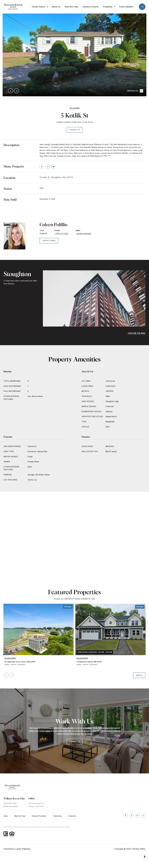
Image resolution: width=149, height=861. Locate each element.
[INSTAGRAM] (131, 815)
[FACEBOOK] (125, 815)
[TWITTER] (143, 815)
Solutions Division (91, 7)
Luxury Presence (22, 849)
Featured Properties (39, 816)
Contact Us (72, 816)
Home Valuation (126, 7)
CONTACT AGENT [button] (49, 240)
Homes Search (38, 7)
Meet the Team (71, 7)
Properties (107, 7)
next (16, 90)
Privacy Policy (139, 849)
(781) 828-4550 (10, 803)
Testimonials (57, 816)
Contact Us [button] (74, 130)
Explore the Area (136, 333)
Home (6, 816)
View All (139, 675)
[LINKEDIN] (137, 815)
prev (10, 90)
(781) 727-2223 (62, 233)
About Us (56, 7)
